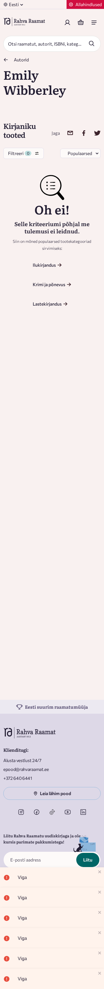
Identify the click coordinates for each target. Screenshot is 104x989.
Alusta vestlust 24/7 (22, 760)
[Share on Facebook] (80, 132)
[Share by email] (66, 132)
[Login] (67, 22)
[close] (100, 872)
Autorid (21, 59)
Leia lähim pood (55, 793)
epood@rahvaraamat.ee (26, 769)
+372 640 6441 (17, 778)
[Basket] (80, 22)
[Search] (91, 43)
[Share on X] (94, 132)
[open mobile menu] (94, 22)
